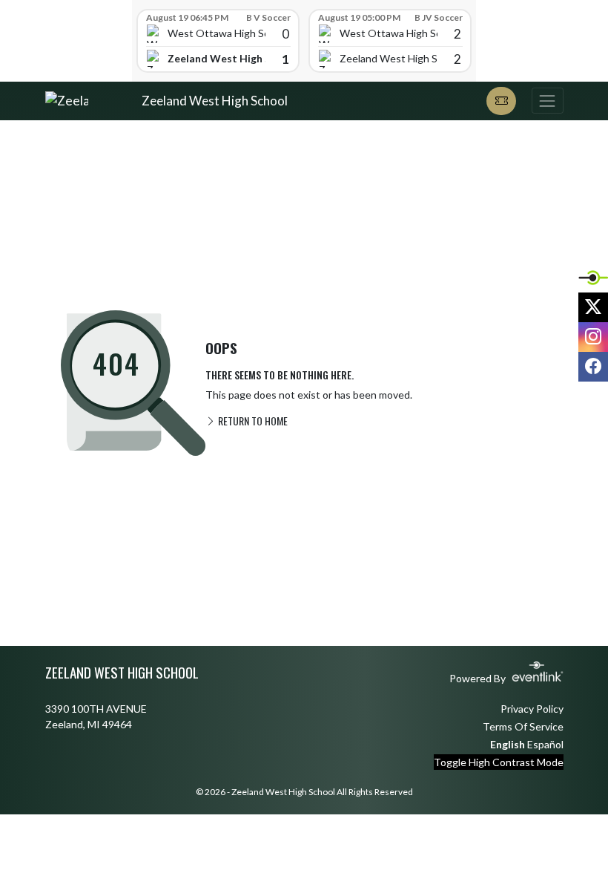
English (507, 744)
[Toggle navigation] (547, 101)
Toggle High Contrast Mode (499, 762)
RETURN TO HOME (252, 420)
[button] (501, 101)
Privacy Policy (532, 708)
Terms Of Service (523, 726)
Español (545, 744)
